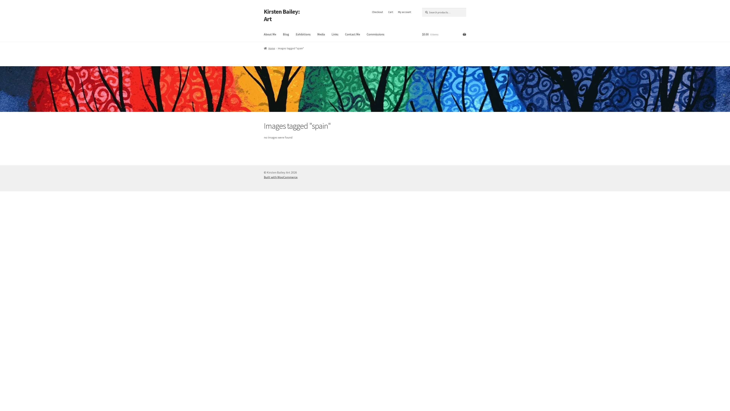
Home (271, 48)
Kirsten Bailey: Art (282, 15)
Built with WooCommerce (281, 177)
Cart (390, 12)
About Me (270, 34)
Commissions (375, 34)
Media (321, 34)
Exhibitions (303, 34)
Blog (286, 34)
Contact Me (352, 34)
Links (335, 34)
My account (404, 12)
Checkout (377, 12)
